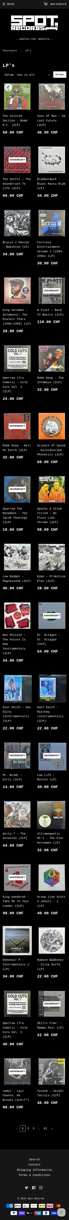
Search (34, 1159)
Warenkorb (57, 4)
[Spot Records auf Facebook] (34, 1188)
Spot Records (35, 1198)
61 (45, 1128)
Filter (60, 74)
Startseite (10, 50)
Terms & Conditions (34, 1175)
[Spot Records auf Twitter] (26, 1188)
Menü (10, 4)
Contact (34, 1164)
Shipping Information (34, 1170)
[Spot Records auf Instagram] (41, 1188)
